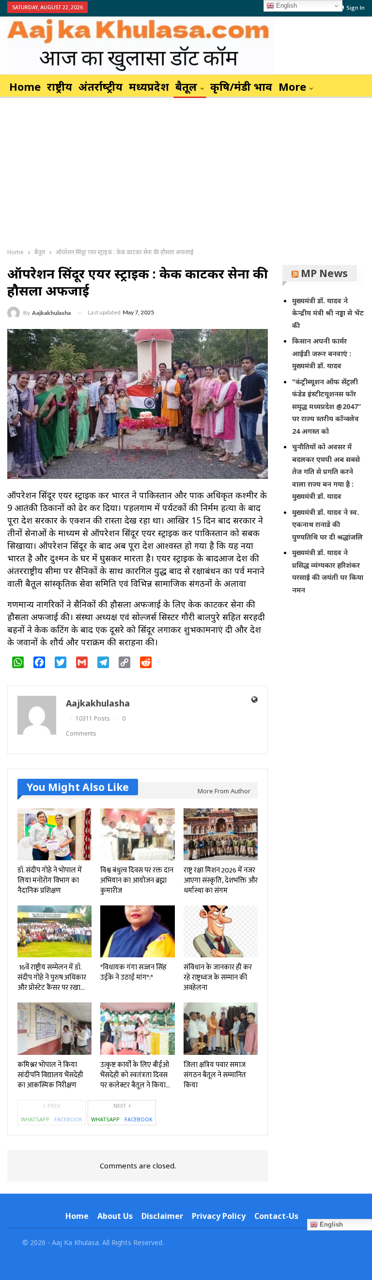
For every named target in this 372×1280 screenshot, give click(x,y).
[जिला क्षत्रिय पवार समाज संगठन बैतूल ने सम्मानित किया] (221, 1028)
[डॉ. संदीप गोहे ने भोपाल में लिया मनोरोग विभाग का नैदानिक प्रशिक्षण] (54, 834)
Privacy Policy (219, 1216)
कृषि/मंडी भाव (241, 86)
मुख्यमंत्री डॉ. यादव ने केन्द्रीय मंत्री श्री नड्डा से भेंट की (328, 313)
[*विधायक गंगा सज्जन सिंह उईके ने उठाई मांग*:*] (137, 931)
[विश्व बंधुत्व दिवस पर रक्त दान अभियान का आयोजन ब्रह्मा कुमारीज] (137, 834)
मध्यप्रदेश (149, 86)
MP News (324, 273)
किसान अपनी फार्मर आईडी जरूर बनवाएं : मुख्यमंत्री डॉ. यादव (321, 353)
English (285, 5)
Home (25, 86)
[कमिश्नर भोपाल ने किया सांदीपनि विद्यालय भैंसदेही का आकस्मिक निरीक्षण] (54, 1028)
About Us (115, 1216)
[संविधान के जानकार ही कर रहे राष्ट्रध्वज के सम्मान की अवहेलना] (221, 931)
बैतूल (186, 86)
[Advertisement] (186, 171)
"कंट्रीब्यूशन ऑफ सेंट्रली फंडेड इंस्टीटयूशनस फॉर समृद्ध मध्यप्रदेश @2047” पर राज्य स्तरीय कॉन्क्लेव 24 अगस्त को (326, 406)
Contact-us (276, 1216)
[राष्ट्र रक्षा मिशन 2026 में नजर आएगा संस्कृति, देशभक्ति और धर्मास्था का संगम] (221, 834)
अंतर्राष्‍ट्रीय (100, 86)
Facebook (68, 1119)
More (292, 86)
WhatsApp (35, 1119)
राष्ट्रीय (59, 86)
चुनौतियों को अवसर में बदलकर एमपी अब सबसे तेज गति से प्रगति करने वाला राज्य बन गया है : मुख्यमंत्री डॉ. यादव (326, 471)
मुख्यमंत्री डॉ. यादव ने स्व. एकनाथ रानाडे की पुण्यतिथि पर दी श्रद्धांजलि (327, 525)
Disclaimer (162, 1216)
